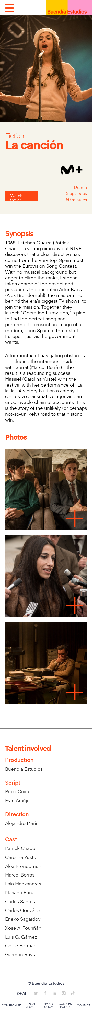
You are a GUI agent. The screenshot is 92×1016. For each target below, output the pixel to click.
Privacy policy (47, 1005)
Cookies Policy (65, 1005)
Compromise (11, 1005)
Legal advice (31, 1005)
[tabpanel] (46, 575)
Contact (83, 1005)
